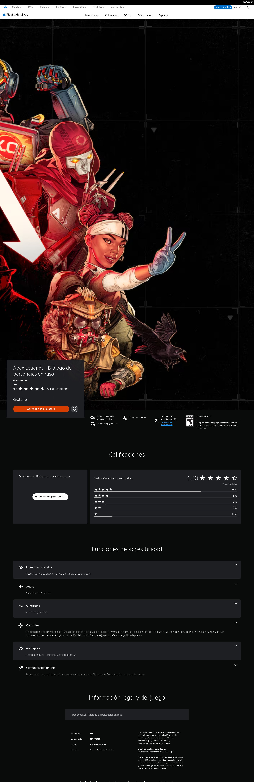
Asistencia (116, 7)
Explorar (163, 15)
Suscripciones (145, 15)
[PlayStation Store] (16, 14)
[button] (172, 423)
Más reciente (92, 15)
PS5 (30, 7)
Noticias (97, 7)
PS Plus (60, 7)
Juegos (43, 7)
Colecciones (112, 15)
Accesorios (78, 7)
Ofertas (128, 15)
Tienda (15, 7)
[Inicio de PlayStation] (5, 7)
